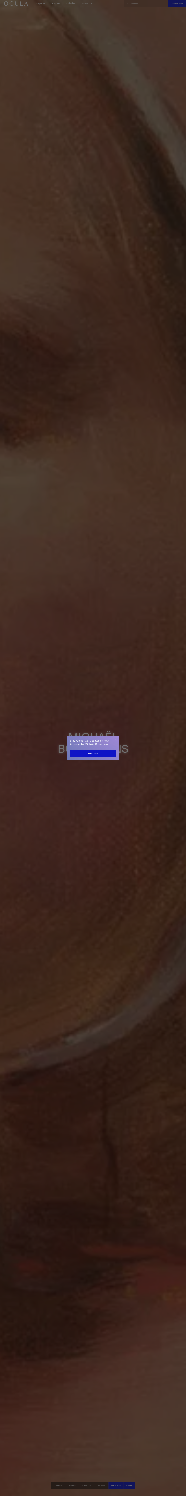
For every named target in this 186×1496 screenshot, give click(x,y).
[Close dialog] (115, 739)
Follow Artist (93, 753)
